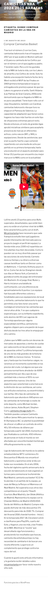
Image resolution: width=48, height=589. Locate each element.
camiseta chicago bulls (20, 411)
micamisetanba (11, 564)
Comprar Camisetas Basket (21, 44)
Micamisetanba (11, 233)
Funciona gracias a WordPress (17, 582)
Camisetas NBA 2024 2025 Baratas (23, 6)
